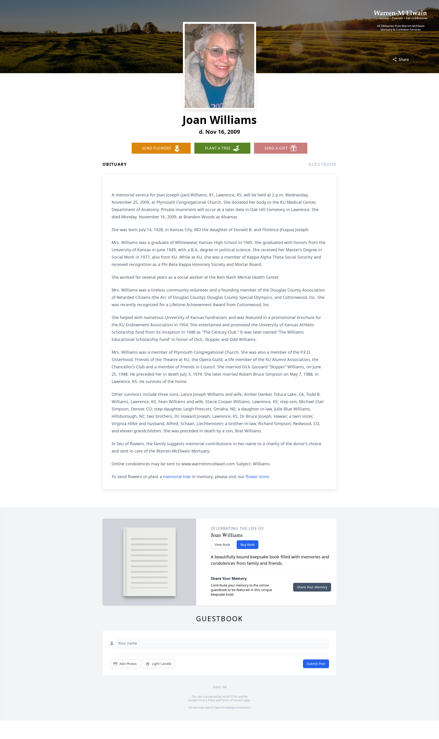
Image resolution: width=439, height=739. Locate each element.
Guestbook (322, 164)
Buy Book (247, 544)
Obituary (114, 164)
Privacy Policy (206, 700)
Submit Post (316, 663)
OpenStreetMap (224, 708)
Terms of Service (232, 700)
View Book (222, 544)
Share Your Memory (312, 587)
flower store (257, 476)
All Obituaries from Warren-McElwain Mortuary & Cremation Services (400, 28)
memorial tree (177, 476)
